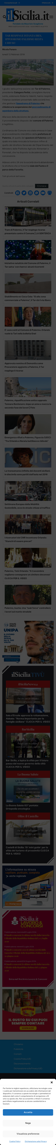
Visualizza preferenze (28, 1133)
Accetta (28, 1112)
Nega (28, 1123)
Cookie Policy (15, 1141)
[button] (51, 1082)
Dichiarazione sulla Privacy (36, 1141)
